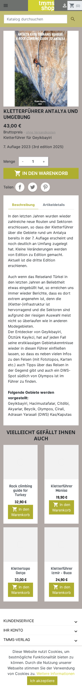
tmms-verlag (16, 639)
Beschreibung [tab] (23, 205)
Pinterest (45, 187)
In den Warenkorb (41, 173)
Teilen (19, 187)
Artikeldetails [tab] (54, 205)
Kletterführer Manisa (61, 488)
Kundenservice (18, 620)
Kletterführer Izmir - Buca (61, 570)
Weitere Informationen (55, 673)
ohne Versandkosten (41, 132)
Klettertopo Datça (20, 570)
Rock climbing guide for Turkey (20, 490)
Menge (9, 161)
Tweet (32, 187)
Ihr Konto (13, 630)
